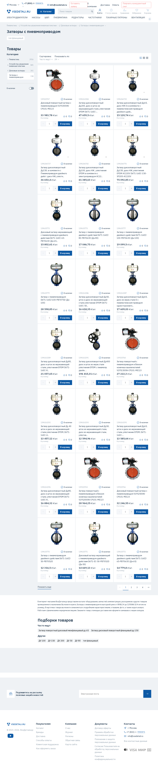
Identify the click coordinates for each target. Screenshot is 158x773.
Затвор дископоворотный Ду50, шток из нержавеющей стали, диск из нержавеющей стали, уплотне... (94, 430)
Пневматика (21, 59)
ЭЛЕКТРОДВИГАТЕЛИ (17, 17)
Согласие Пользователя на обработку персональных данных (107, 749)
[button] (8, 19)
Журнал (69, 732)
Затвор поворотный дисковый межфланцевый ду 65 (64, 630)
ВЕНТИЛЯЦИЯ (138, 17)
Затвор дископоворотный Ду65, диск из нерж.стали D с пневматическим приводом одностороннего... (132, 301)
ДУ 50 (69, 640)
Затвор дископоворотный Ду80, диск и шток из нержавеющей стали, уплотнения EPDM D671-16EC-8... (56, 366)
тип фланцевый (15, 38)
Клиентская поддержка (47, 744)
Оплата (115, 5)
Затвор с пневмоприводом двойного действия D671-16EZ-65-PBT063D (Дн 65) (132, 558)
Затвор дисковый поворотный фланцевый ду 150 (114, 630)
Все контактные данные (135, 741)
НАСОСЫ (36, 17)
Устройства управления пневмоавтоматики (21, 65)
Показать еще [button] (44, 587)
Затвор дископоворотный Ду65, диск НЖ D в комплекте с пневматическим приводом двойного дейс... (132, 107)
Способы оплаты (44, 740)
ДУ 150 (51, 640)
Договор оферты (103, 728)
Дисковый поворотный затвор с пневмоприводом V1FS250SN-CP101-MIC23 (132, 494)
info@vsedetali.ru (58, 5)
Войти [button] (99, 13)
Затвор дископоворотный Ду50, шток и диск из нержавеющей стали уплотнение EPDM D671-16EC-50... (94, 301)
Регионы (69, 736)
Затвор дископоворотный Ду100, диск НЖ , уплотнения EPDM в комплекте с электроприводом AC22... (92, 172)
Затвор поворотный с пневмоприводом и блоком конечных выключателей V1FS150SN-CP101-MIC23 (129, 366)
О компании (92, 5)
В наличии (11, 88)
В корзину (65, 124)
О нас (67, 728)
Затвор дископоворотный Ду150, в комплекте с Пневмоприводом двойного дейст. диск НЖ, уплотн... (54, 172)
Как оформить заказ (46, 748)
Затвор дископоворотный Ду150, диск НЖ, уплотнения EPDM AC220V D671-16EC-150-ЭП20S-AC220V (132, 172)
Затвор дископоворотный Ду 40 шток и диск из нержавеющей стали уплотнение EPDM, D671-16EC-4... (56, 430)
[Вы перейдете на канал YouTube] (10, 735)
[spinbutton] (49, 123)
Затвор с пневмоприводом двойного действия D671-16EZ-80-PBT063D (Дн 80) (94, 235)
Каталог (47, 11)
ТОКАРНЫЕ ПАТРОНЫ (116, 17)
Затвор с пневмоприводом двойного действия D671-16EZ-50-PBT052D (56, 558)
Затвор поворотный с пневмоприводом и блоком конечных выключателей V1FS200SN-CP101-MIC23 (91, 495)
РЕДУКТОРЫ (78, 17)
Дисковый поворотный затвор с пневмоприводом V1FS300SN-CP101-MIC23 (56, 106)
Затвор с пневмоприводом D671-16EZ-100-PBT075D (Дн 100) (55, 300)
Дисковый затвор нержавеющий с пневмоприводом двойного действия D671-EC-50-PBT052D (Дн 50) (94, 560)
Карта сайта (71, 744)
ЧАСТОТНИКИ (95, 17)
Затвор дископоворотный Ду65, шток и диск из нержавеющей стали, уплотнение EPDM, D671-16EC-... (132, 430)
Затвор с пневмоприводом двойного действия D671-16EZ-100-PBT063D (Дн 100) (132, 235)
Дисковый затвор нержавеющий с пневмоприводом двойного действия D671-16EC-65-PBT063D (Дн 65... (56, 236)
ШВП (47, 17)
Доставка (105, 5)
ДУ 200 (60, 640)
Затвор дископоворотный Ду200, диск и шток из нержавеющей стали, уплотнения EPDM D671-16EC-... (94, 107)
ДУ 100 (42, 640)
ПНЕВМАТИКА (60, 17)
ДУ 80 (78, 640)
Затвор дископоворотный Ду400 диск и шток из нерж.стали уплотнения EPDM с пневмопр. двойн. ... (94, 366)
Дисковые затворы (21, 71)
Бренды (40, 732)
